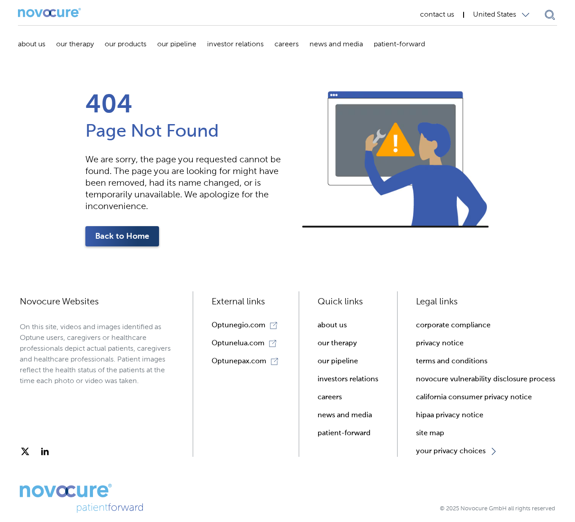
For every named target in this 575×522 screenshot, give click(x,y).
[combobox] (503, 14)
